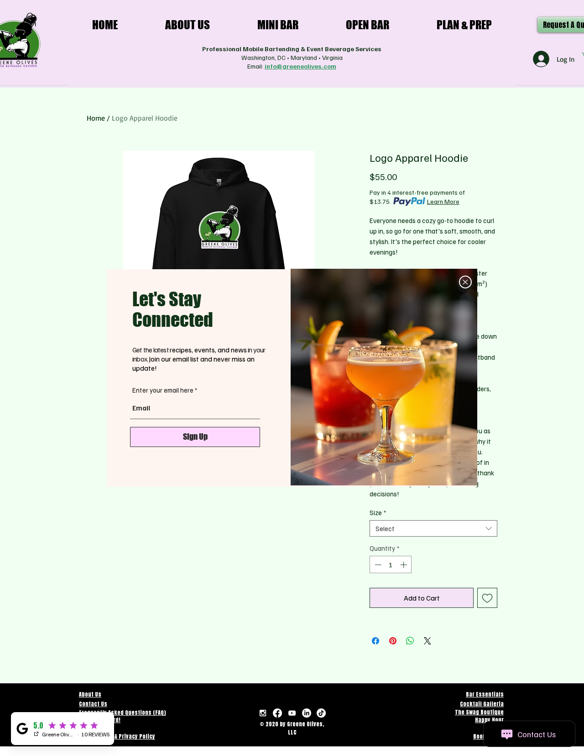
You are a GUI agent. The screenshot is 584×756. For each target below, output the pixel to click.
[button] (465, 282)
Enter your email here (162, 390)
